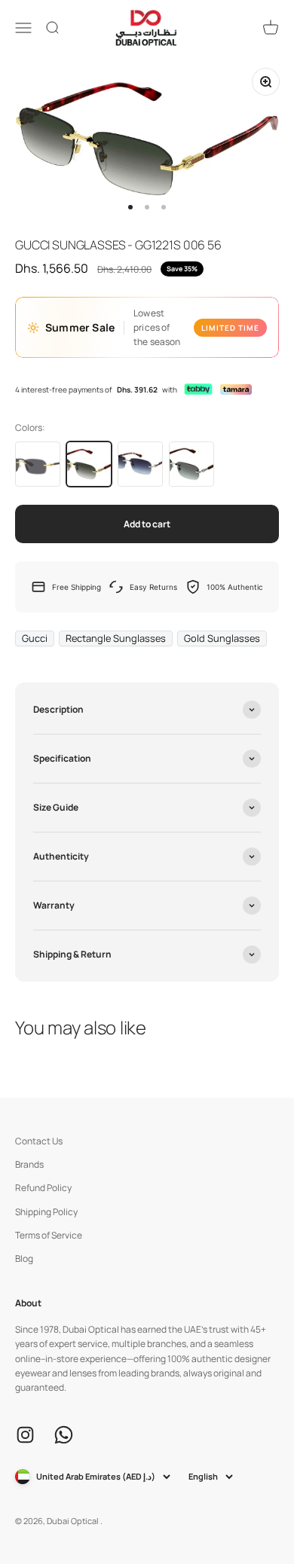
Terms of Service (48, 1235)
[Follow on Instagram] (25, 1435)
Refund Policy (43, 1187)
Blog (24, 1258)
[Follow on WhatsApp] (64, 1435)
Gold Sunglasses (222, 638)
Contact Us (39, 1141)
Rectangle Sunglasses (116, 638)
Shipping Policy (46, 1211)
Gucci (34, 638)
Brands (29, 1164)
